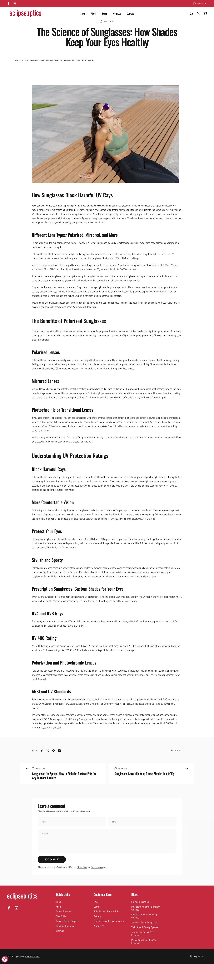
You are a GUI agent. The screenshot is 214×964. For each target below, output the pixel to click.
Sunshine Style (33, 60)
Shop (58, 902)
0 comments (178, 750)
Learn (23, 60)
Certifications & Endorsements (109, 921)
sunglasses (48, 265)
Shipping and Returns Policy (107, 911)
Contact (97, 906)
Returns (97, 916)
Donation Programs (65, 926)
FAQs (96, 902)
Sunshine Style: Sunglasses (144, 922)
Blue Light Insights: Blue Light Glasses (145, 908)
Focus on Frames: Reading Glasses (144, 916)
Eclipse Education (140, 902)
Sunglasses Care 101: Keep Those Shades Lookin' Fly (144, 773)
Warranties (99, 926)
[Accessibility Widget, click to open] (4, 959)
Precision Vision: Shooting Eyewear (143, 942)
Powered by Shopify (32, 956)
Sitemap (60, 930)
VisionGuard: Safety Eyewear (145, 927)
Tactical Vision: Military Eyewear (142, 934)
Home (17, 60)
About (59, 906)
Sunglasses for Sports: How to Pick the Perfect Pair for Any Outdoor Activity (64, 775)
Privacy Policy (82, 867)
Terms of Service (97, 867)
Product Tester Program (67, 921)
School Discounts (64, 911)
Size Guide (61, 916)
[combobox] (200, 3)
